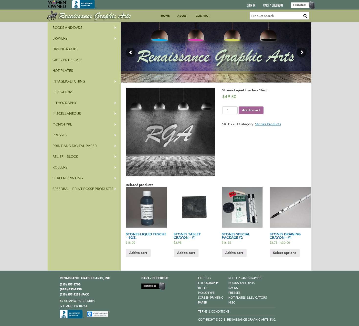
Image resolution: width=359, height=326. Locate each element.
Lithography (65, 102)
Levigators (63, 92)
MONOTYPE (62, 124)
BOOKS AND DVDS (241, 283)
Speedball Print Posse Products (83, 188)
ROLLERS (60, 167)
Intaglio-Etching (69, 81)
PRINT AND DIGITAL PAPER (75, 145)
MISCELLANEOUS (67, 113)
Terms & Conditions (213, 311)
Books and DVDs (67, 27)
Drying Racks (65, 49)
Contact (203, 16)
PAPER (202, 302)
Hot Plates (63, 70)
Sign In (251, 5)
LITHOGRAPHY (208, 283)
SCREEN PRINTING (68, 178)
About (182, 16)
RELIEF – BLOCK (65, 156)
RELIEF (203, 288)
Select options (284, 252)
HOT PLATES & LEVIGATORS (247, 297)
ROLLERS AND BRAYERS (245, 278)
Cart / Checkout (273, 5)
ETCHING (204, 278)
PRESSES (60, 135)
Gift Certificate (67, 59)
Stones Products (268, 124)
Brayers (60, 38)
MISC (231, 302)
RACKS (233, 288)
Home (165, 16)
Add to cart (251, 110)
